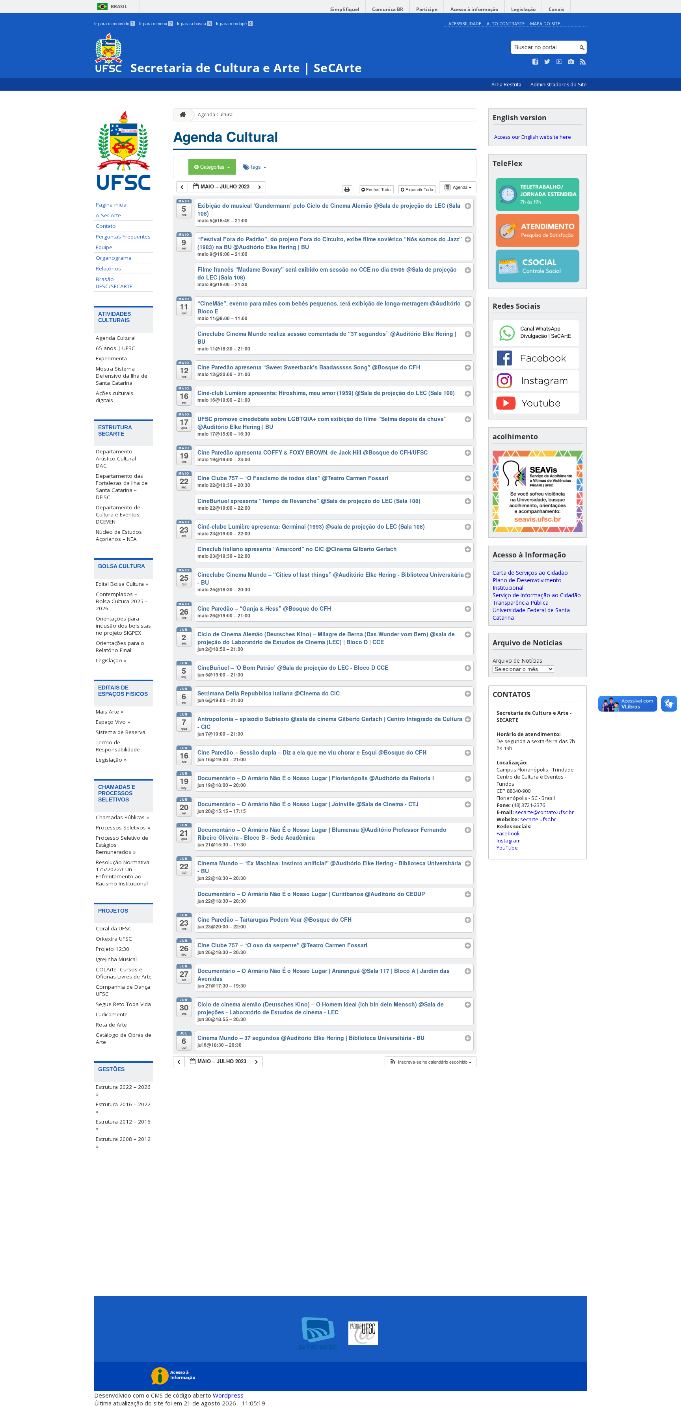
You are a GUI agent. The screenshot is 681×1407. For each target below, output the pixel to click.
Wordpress (228, 1395)
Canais (556, 9)
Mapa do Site (545, 23)
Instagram (509, 840)
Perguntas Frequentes (123, 236)
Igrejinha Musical (116, 959)
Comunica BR (387, 9)
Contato (106, 225)
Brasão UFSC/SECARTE (114, 283)
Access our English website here (532, 136)
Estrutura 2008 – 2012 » (123, 1142)
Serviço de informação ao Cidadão (537, 595)
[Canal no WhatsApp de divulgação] (536, 344)
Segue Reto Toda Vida (123, 1004)
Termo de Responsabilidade (118, 746)
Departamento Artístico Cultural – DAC (118, 458)
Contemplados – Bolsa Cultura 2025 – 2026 (122, 601)
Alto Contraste (506, 23)
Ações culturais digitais (114, 396)
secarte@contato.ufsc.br (544, 812)
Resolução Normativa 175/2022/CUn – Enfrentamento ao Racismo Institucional (122, 873)
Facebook (508, 833)
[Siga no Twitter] (547, 62)
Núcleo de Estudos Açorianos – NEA (119, 535)
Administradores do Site (558, 84)
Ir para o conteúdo (114, 23)
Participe (426, 9)
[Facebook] (536, 366)
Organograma (114, 257)
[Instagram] (536, 389)
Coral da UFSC (114, 928)
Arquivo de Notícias (517, 660)
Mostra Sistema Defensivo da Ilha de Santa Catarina (121, 375)
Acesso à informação (474, 9)
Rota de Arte (111, 1024)
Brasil (119, 6)
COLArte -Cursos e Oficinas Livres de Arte (124, 973)
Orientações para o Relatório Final (120, 646)
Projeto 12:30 (112, 948)
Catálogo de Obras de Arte (123, 1038)
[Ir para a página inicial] (180, 115)
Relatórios (108, 268)
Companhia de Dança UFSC (123, 990)
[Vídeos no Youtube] (559, 62)
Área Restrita (507, 84)
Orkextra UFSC (114, 938)
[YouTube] (536, 411)
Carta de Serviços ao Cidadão (530, 572)
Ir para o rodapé (233, 23)
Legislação (523, 9)
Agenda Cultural (116, 337)
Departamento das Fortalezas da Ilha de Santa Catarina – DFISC (122, 486)
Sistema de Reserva (120, 732)
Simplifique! (344, 9)
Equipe (104, 247)
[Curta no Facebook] (535, 62)
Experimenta (111, 358)
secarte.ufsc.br (538, 819)
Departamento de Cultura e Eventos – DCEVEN (120, 514)
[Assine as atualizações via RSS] (583, 62)
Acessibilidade (464, 23)
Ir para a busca (194, 23)
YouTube (507, 847)
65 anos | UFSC (115, 348)
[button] (430, 1062)
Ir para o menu (155, 23)
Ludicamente (112, 1014)
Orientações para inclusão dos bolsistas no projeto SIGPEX (123, 625)
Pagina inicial (112, 204)
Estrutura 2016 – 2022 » (123, 1108)
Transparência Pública (521, 602)
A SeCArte (108, 215)
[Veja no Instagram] (571, 62)
